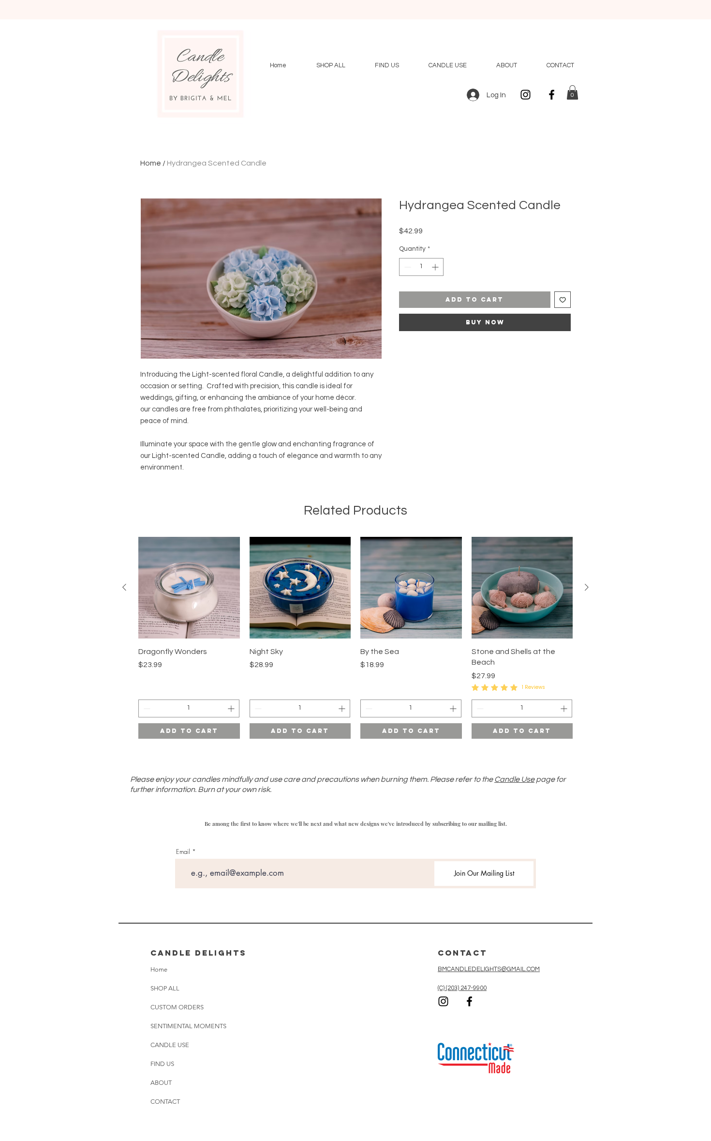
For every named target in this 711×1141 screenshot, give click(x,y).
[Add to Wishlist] (562, 299)
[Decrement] (406, 267)
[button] (572, 92)
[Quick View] (189, 588)
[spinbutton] (421, 267)
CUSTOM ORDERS (177, 1007)
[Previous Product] (124, 587)
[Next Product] (586, 587)
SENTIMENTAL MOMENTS (180, 1026)
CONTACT (165, 1101)
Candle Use (514, 779)
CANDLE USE (169, 1045)
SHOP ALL (164, 988)
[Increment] (436, 267)
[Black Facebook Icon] (551, 94)
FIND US (162, 1063)
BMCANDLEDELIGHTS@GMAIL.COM (489, 969)
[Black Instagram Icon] (525, 94)
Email (183, 852)
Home (150, 163)
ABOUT (161, 1082)
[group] (355, 637)
